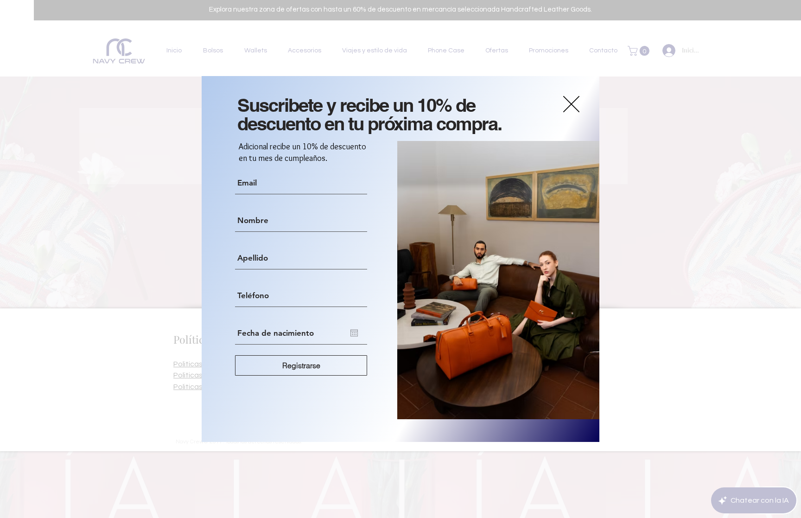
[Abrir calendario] (354, 333)
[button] (571, 104)
